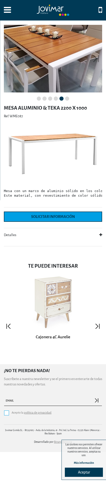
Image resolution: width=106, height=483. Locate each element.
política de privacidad (37, 412)
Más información (84, 462)
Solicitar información (53, 217)
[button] (10, 58)
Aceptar (84, 472)
